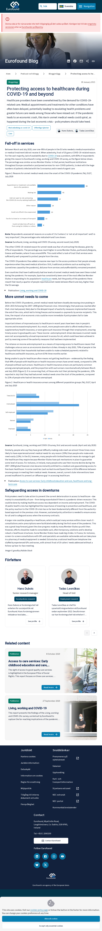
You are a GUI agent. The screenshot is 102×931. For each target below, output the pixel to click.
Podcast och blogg (30, 73)
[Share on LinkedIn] (68, 61)
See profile (32, 621)
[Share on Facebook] (75, 61)
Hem (8, 73)
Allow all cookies (51, 918)
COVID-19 (52, 155)
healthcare (47, 278)
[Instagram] (54, 856)
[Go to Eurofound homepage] (18, 6)
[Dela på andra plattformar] (87, 61)
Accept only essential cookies (51, 926)
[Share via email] (81, 61)
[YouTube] (62, 856)
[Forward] (94, 633)
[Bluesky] (37, 865)
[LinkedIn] (37, 856)
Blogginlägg (54, 73)
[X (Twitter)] (45, 865)
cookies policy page (39, 910)
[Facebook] (45, 856)
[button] (93, 61)
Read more (52, 688)
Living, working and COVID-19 (33, 290)
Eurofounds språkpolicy (32, 27)
